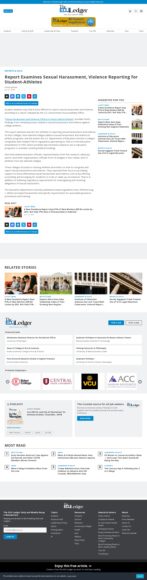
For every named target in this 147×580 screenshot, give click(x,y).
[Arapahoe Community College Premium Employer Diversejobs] (58, 381)
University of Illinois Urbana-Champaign (94, 362)
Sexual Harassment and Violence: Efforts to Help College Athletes (39, 119)
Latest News (29, 207)
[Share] (12, 96)
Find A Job (116, 323)
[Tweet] (23, 96)
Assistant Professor (85, 359)
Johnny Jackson (11, 87)
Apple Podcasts (14, 433)
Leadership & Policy (106, 134)
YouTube (48, 433)
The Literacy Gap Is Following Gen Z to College (122, 469)
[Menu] (141, 11)
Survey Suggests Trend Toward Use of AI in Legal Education (112, 152)
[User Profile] (130, 11)
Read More (85, 418)
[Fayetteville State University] (90, 381)
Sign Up (10, 537)
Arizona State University (17, 362)
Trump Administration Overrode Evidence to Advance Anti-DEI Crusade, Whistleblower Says (74, 471)
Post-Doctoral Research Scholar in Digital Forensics (31, 359)
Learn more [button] (71, 576)
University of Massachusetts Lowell (91, 351)
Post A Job (133, 323)
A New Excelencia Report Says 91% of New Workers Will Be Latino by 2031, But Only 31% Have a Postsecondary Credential (58, 210)
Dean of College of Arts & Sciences (23, 348)
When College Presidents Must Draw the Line (29, 469)
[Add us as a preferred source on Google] (35, 96)
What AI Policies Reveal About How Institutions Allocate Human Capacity (76, 456)
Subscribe (8, 11)
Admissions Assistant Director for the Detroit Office (31, 338)
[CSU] (122, 381)
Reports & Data (13, 71)
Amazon (28, 433)
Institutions (103, 119)
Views (60, 452)
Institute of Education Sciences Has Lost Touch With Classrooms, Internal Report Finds (112, 138)
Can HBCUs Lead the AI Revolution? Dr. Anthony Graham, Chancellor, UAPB (46, 413)
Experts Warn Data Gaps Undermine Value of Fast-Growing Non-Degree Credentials (113, 124)
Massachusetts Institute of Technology (93, 341)
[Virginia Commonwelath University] (25, 381)
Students (108, 466)
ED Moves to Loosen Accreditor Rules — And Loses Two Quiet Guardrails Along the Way (123, 458)
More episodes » (14, 428)
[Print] (7, 96)
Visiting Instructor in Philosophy (91, 348)
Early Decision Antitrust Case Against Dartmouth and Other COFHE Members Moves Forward (29, 458)
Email (6, 526)
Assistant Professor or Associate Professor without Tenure (103, 338)
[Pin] (29, 96)
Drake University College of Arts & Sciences (25, 351)
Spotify (37, 433)
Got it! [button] (140, 576)
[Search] (136, 11)
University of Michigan (17, 341)
